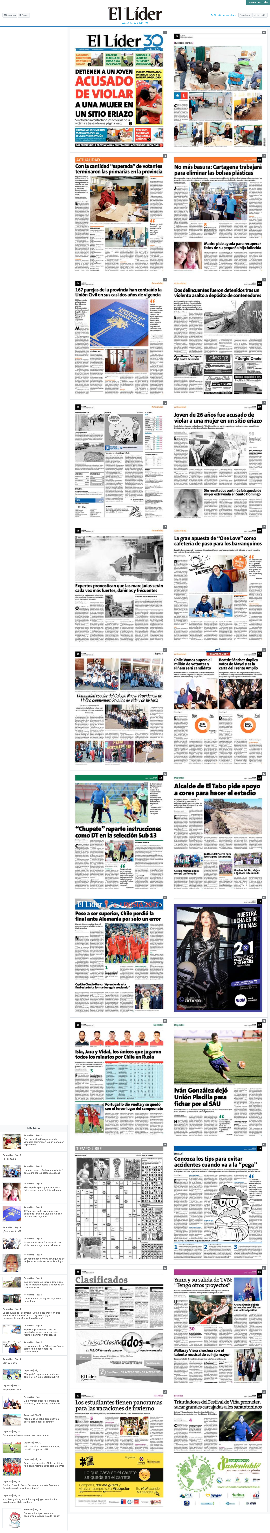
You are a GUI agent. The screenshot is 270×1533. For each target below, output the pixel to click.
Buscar (24, 15)
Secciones (11, 15)
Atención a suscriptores (224, 15)
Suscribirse (245, 15)
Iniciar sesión (260, 15)
